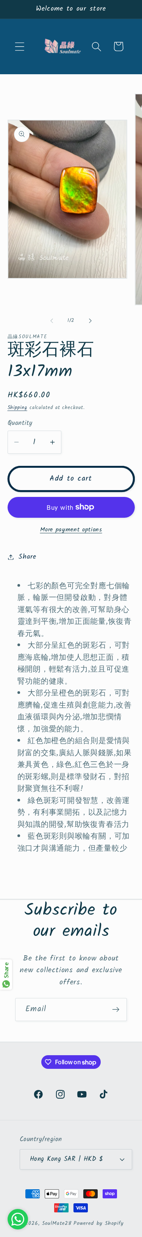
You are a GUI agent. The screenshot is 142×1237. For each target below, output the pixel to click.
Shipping (17, 408)
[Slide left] (52, 320)
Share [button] (27, 556)
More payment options (71, 530)
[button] (19, 46)
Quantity (20, 423)
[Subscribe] (115, 1009)
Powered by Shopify (98, 1223)
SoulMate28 (56, 1223)
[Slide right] (90, 320)
